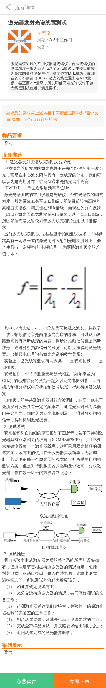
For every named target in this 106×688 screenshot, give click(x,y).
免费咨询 (26, 681)
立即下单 (79, 681)
